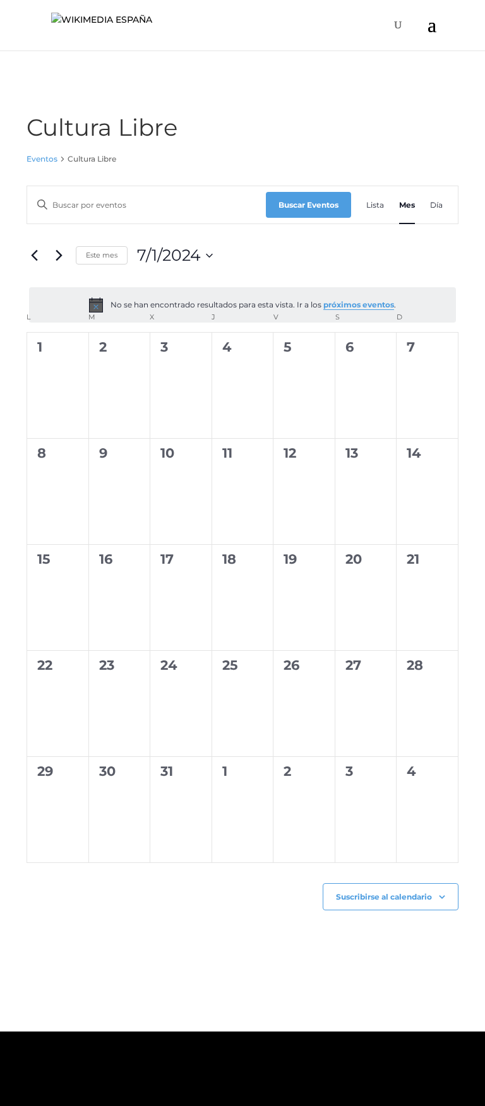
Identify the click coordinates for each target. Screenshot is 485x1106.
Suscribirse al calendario (384, 896)
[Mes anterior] (34, 255)
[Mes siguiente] (58, 255)
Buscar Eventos (308, 205)
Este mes (101, 255)
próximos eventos (358, 304)
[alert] (242, 305)
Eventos (42, 159)
